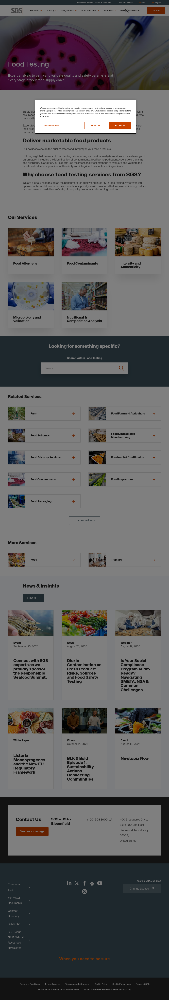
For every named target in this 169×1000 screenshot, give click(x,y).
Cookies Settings (51, 125)
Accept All (120, 125)
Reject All (95, 125)
